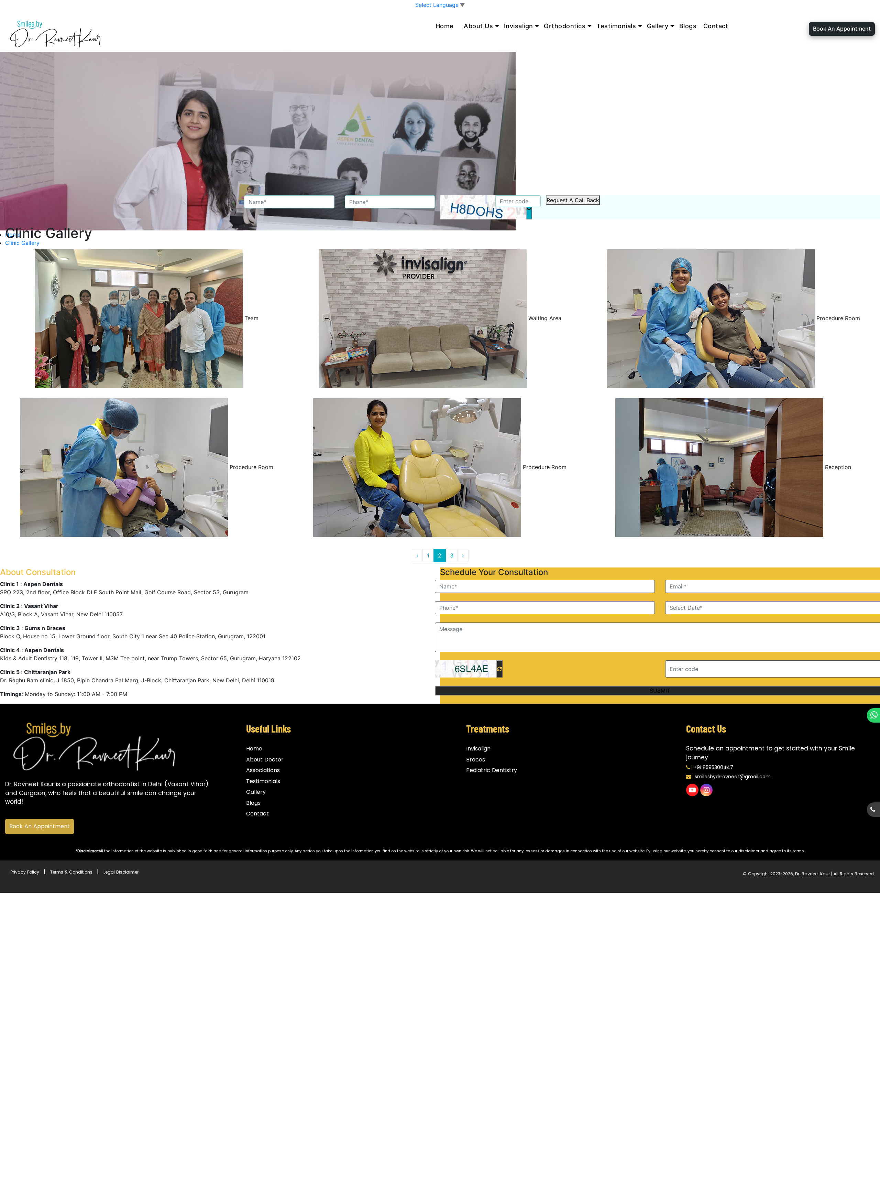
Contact (715, 26)
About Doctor (265, 760)
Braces (475, 760)
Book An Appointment (842, 28)
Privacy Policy (25, 872)
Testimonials (616, 26)
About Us (478, 26)
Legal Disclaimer (121, 872)
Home (445, 26)
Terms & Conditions (71, 872)
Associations (263, 770)
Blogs (688, 26)
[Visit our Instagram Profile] (706, 790)
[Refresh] (499, 669)
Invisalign (518, 26)
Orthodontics (564, 26)
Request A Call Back (573, 200)
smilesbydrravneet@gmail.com (733, 776)
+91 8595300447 (713, 767)
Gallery (658, 26)
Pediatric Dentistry (491, 770)
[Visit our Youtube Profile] (692, 790)
